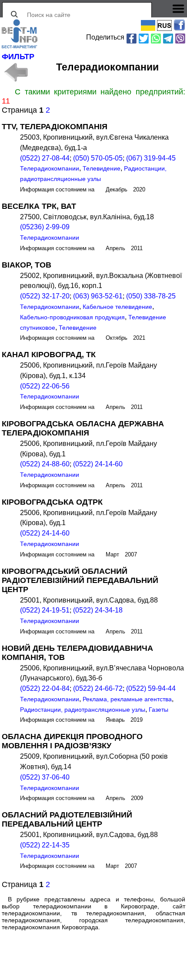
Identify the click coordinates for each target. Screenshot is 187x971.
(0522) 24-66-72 (98, 688)
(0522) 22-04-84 (45, 688)
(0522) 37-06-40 (45, 777)
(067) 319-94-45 (151, 158)
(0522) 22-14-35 (45, 845)
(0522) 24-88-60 (45, 464)
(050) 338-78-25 (151, 296)
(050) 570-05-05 (98, 158)
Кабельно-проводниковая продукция (72, 317)
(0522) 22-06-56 (45, 386)
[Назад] (15, 72)
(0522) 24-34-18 (98, 610)
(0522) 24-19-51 (45, 610)
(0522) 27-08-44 (45, 158)
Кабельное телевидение (117, 306)
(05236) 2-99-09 (45, 227)
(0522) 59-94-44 (151, 688)
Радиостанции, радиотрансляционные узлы (82, 709)
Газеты (158, 709)
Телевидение (101, 168)
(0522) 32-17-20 (45, 296)
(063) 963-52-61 (98, 296)
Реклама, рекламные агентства (127, 699)
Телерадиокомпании (49, 168)
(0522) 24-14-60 (98, 464)
